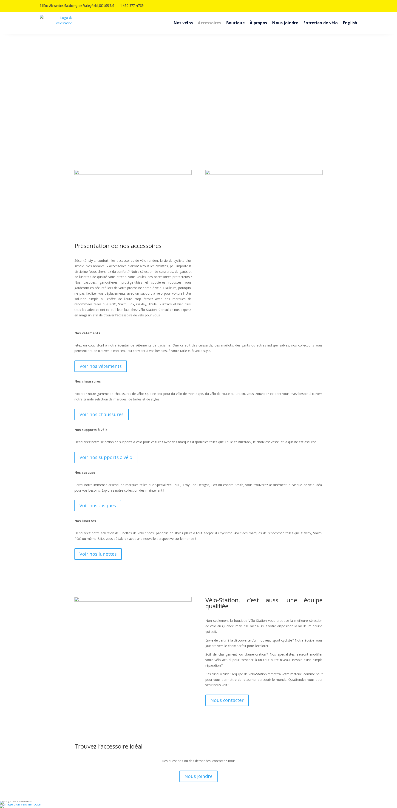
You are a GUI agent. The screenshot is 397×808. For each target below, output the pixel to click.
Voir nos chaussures (101, 414)
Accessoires (209, 22)
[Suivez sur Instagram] (353, 6)
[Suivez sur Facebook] (344, 6)
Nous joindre (285, 22)
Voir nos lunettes (98, 554)
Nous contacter (227, 700)
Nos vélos (183, 22)
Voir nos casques (97, 505)
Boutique (235, 22)
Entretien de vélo (320, 22)
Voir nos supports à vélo (105, 457)
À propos (258, 22)
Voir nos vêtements (100, 366)
